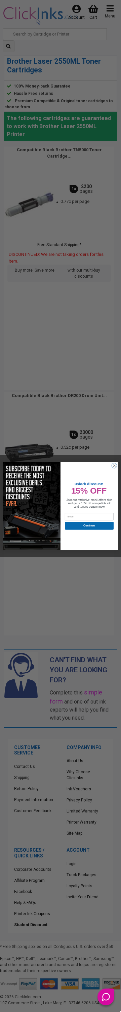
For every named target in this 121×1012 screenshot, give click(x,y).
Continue (89, 525)
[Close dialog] (114, 465)
